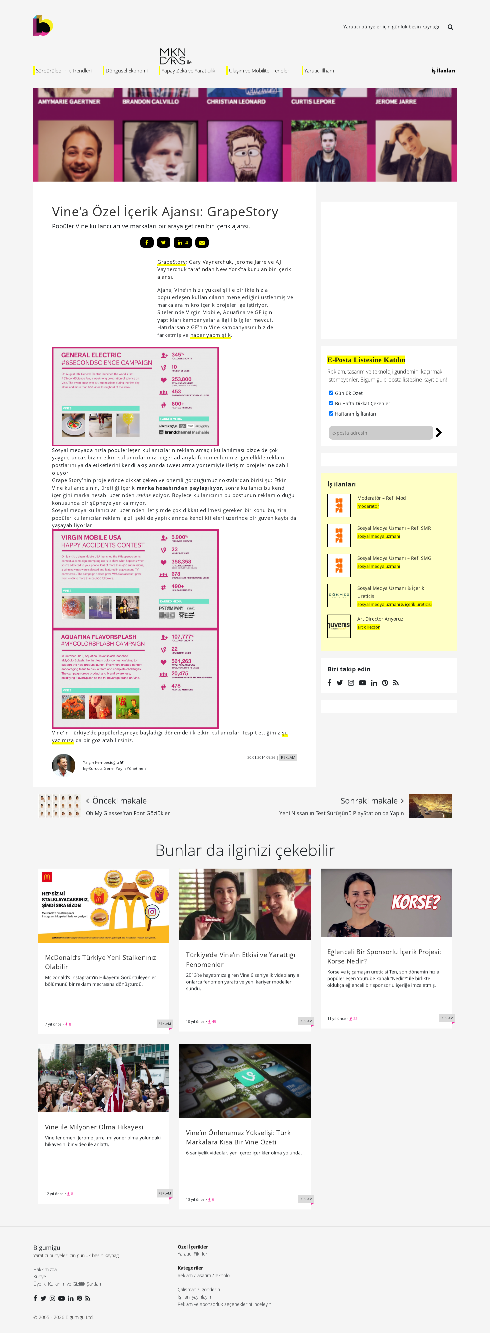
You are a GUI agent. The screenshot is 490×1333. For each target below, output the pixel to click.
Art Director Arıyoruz (380, 619)
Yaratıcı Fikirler (192, 1254)
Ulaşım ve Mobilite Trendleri (259, 70)
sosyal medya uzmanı (378, 536)
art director (368, 627)
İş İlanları (443, 70)
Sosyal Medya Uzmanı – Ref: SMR (394, 528)
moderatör (368, 506)
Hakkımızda (45, 1269)
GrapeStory (171, 261)
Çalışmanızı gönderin (199, 1289)
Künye (39, 1276)
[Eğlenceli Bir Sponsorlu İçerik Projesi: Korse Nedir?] (386, 902)
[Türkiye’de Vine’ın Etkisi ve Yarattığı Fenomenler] (244, 904)
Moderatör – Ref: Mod (381, 498)
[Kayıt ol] (439, 431)
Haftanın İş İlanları (355, 414)
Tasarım (203, 1275)
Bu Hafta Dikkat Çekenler (362, 403)
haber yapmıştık (210, 334)
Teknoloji (223, 1275)
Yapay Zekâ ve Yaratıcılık (188, 70)
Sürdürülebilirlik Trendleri (64, 70)
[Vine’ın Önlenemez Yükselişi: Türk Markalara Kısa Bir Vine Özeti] (244, 1080)
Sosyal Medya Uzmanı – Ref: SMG (394, 558)
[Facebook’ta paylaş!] (147, 242)
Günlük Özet (349, 393)
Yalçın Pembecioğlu (101, 762)
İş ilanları (341, 484)
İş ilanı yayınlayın (194, 1297)
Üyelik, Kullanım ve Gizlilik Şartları (67, 1284)
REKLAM (288, 757)
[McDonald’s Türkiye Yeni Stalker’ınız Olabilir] (103, 905)
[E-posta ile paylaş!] (202, 242)
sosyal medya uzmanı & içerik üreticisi (394, 604)
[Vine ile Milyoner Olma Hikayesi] (103, 1077)
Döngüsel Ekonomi (127, 70)
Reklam (185, 1275)
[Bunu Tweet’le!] (163, 242)
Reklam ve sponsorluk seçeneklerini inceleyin (224, 1304)
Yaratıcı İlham (319, 70)
